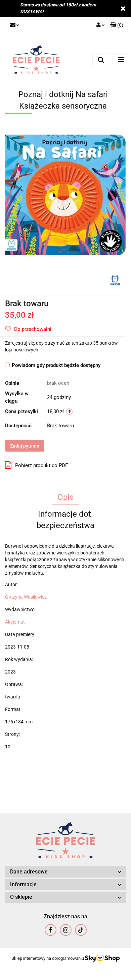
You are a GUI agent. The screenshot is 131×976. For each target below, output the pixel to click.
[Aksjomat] (115, 279)
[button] (116, 25)
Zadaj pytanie (24, 446)
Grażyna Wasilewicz (26, 597)
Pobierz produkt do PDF (41, 465)
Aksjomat (15, 622)
